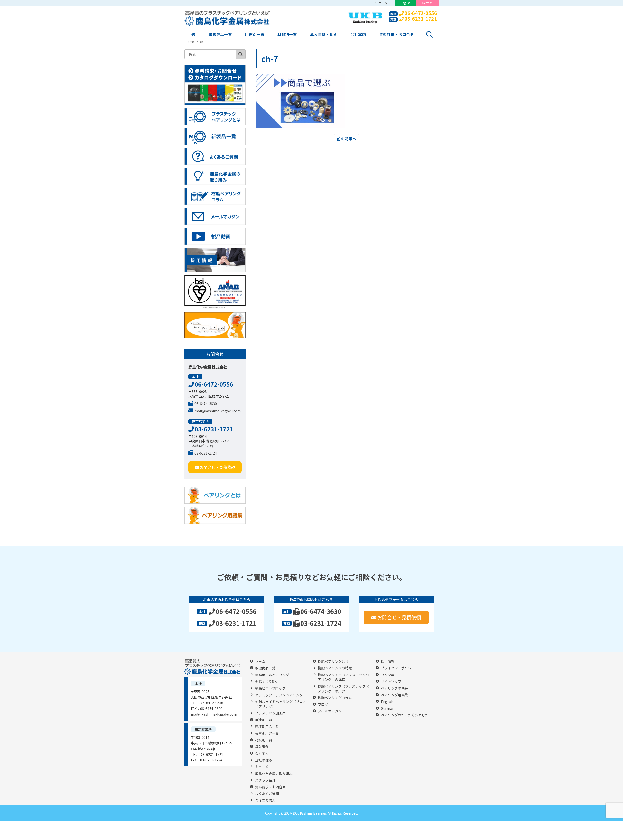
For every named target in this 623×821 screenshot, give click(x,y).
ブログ (323, 704)
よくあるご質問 (267, 793)
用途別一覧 (254, 34)
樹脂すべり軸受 (267, 681)
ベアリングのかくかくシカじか (405, 715)
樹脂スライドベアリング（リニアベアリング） (280, 704)
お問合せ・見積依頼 (217, 467)
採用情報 (387, 661)
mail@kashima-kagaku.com (217, 410)
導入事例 (262, 746)
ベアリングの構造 (394, 688)
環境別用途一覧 (267, 726)
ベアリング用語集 (394, 695)
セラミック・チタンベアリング (279, 695)
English (405, 3)
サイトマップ (391, 681)
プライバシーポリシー (398, 668)
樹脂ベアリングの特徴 (335, 668)
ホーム (382, 3)
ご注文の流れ (265, 800)
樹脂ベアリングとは (333, 661)
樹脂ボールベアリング (272, 675)
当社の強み (263, 760)
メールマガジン (330, 711)
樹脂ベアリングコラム (335, 697)
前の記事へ (346, 139)
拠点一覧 (262, 767)
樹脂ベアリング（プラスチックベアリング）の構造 (343, 677)
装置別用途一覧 (267, 733)
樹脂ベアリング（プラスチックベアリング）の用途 (343, 688)
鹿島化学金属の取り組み (274, 773)
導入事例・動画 (323, 34)
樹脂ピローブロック (270, 688)
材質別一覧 (287, 34)
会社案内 (358, 34)
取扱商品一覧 (220, 34)
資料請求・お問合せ (396, 34)
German (427, 3)
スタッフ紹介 (265, 780)
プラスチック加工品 (270, 713)
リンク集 (387, 675)
